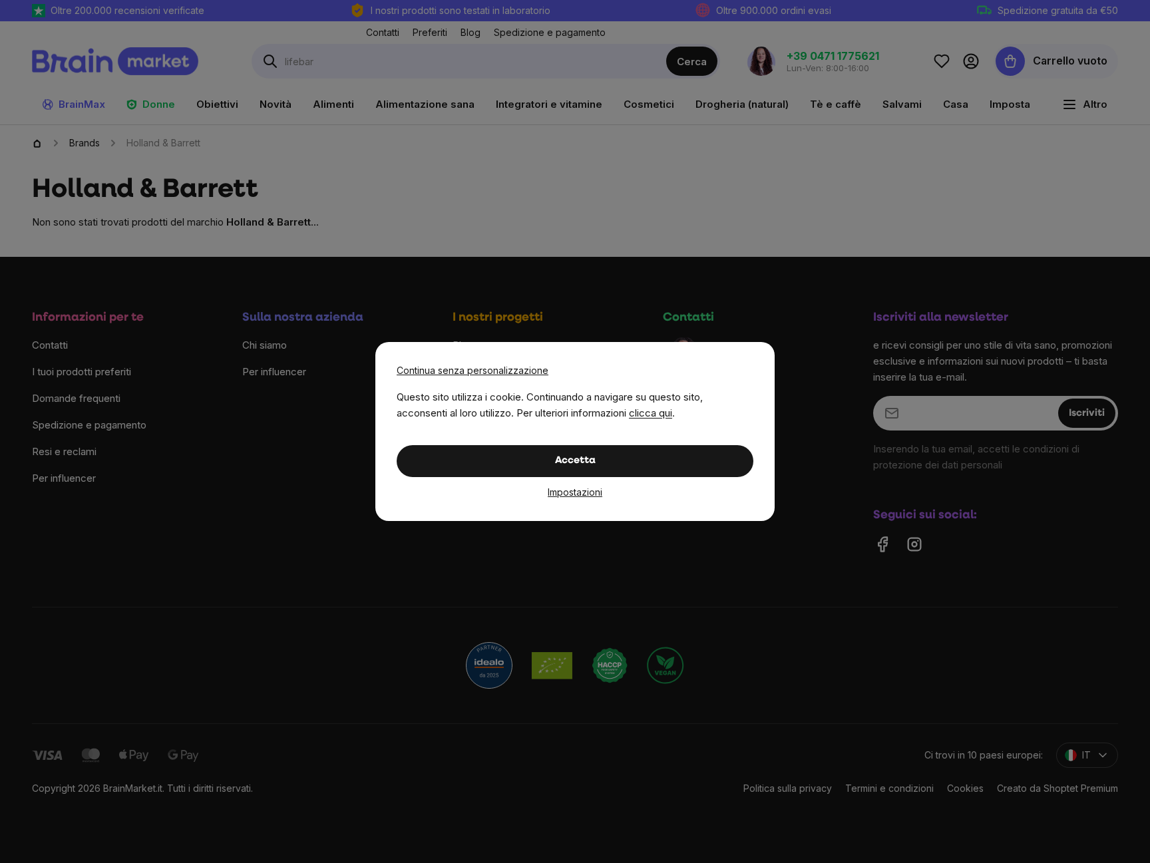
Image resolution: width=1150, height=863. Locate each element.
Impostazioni (575, 492)
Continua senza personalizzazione (472, 370)
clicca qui (650, 413)
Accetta (575, 461)
